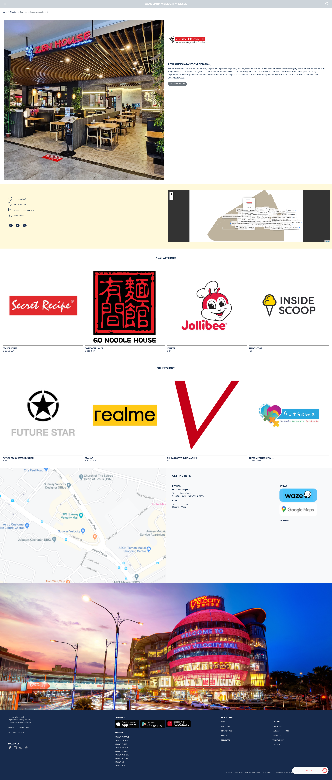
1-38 (250, 351)
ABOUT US (276, 722)
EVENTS (224, 735)
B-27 (169, 351)
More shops (19, 216)
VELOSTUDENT (277, 740)
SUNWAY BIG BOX (121, 748)
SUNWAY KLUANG (121, 751)
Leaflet (327, 241)
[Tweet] (17, 225)
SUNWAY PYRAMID (122, 737)
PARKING (284, 521)
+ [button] (171, 193)
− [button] (171, 197)
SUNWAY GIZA (120, 766)
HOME (223, 722)
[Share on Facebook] (11, 225)
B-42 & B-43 (90, 351)
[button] (326, 3)
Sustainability (318, 772)
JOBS (287, 731)
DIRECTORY (225, 726)
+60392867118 (20, 205)
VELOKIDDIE (276, 735)
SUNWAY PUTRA (121, 744)
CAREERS (275, 731)
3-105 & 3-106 (90, 461)
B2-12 (169, 461)
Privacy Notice (289, 772)
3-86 (5, 461)
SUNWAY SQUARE (121, 758)
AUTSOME (276, 745)
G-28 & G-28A (8, 351)
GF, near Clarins (255, 461)
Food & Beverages (177, 83)
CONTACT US (277, 726)
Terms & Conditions (303, 772)
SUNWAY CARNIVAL (122, 741)
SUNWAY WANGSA (122, 755)
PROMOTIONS (226, 731)
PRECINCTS (225, 740)
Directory (13, 12)
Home (4, 12)
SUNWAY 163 (119, 762)
